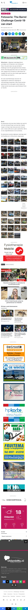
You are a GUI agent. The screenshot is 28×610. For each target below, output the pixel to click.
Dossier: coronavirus (9, 264)
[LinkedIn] (9, 33)
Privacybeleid (21, 594)
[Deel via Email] (23, 33)
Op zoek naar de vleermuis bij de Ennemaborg (18, 319)
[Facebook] (2, 33)
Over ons (15, 594)
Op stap (3, 13)
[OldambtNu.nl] (14, 2)
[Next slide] (25, 500)
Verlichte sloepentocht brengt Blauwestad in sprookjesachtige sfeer (6, 334)
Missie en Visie (6, 596)
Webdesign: (17, 591)
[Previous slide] (2, 500)
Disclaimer (13, 596)
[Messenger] (13, 33)
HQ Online (22, 591)
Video (8, 13)
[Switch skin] (4, 3)
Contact (23, 596)
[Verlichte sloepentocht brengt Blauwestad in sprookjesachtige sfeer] (7, 328)
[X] (6, 33)
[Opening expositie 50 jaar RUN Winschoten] (7, 313)
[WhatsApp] (16, 33)
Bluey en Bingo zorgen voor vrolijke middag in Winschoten (20, 334)
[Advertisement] (14, 106)
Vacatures (18, 596)
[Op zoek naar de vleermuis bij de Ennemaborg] (21, 313)
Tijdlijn (5, 594)
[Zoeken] (2, 3)
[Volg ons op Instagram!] (26, 541)
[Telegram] (19, 33)
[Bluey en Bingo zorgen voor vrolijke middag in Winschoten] (21, 328)
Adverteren (9, 594)
